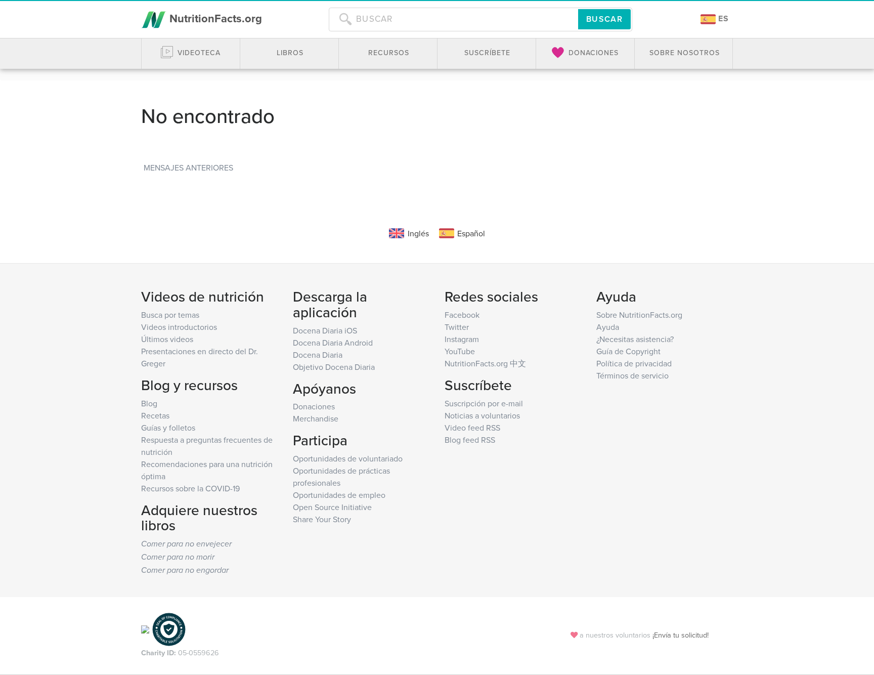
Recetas (155, 415)
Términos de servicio (632, 375)
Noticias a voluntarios (482, 415)
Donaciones (314, 406)
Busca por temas (170, 314)
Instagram (462, 339)
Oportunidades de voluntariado (348, 458)
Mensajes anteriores (188, 167)
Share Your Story (322, 519)
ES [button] (722, 18)
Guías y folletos (168, 427)
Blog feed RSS (470, 439)
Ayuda (607, 326)
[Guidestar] (145, 628)
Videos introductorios (179, 326)
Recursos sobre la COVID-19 (190, 488)
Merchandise (315, 418)
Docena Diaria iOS (325, 330)
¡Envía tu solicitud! (680, 634)
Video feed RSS (472, 427)
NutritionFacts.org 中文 (485, 363)
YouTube (460, 351)
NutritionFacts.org (214, 18)
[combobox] (453, 19)
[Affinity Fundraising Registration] (169, 628)
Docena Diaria (317, 354)
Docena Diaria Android (333, 342)
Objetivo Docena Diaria (334, 366)
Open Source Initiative (332, 507)
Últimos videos (167, 339)
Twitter (457, 326)
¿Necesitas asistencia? (635, 339)
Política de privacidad (634, 363)
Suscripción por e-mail (484, 403)
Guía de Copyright (628, 351)
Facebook (462, 314)
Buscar (604, 19)
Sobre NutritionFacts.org (639, 314)
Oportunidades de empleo (339, 494)
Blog (149, 403)
